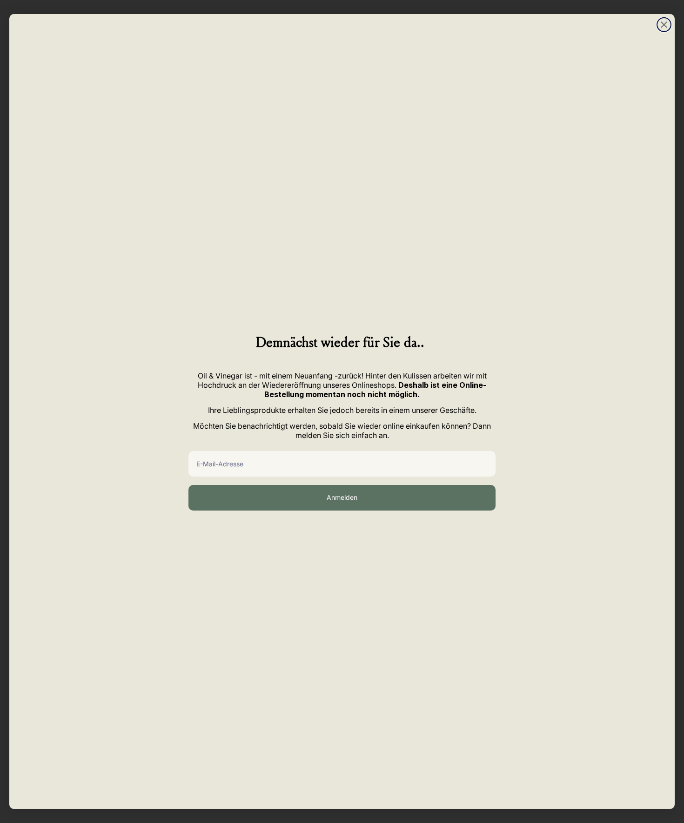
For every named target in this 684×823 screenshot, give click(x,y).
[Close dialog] (664, 25)
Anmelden (342, 497)
